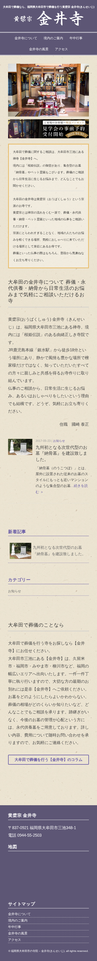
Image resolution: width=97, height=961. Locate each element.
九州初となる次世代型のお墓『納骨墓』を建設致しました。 (61, 453)
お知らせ (59, 440)
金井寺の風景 (38, 49)
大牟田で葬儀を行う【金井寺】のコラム (48, 759)
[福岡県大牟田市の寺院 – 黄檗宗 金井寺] (48, 13)
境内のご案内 (53, 38)
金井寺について (26, 38)
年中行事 (76, 38)
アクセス (61, 49)
